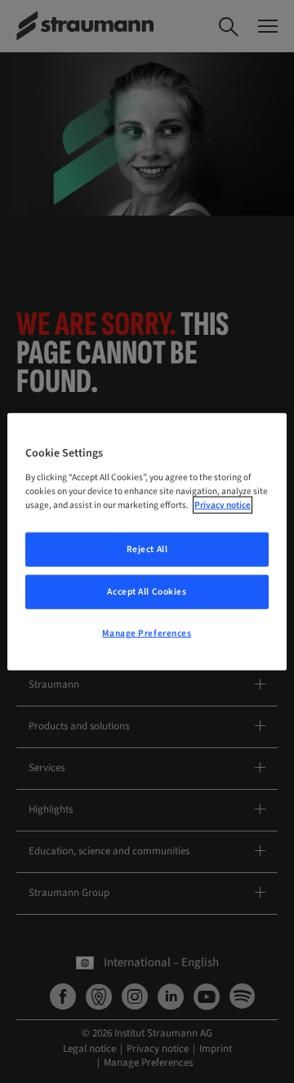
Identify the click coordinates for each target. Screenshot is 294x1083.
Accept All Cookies (146, 591)
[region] (147, 542)
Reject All (147, 549)
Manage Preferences (146, 633)
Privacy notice (222, 504)
